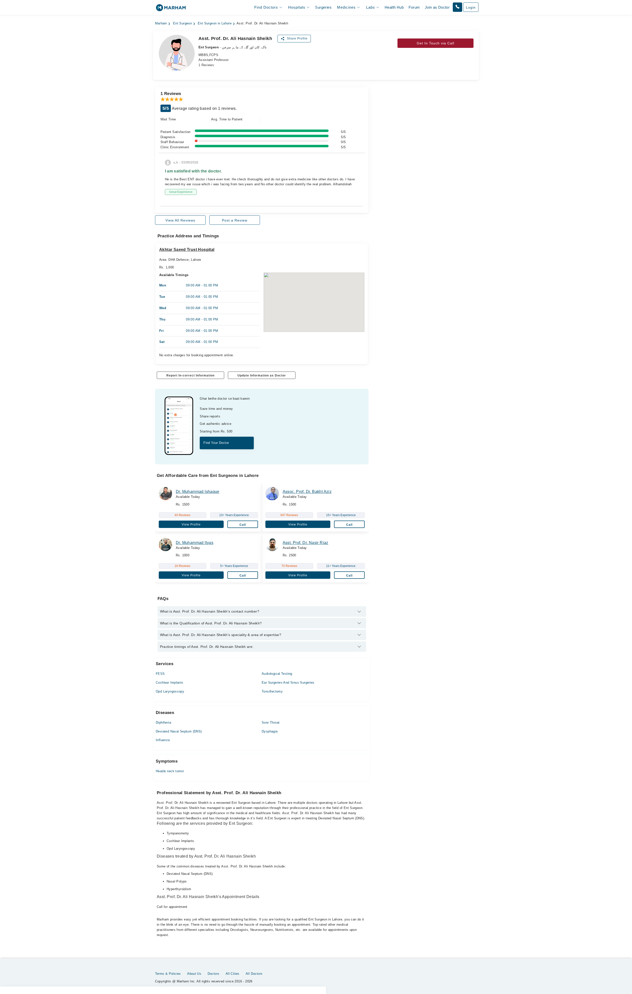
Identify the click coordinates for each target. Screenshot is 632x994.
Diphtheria (163, 722)
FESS (160, 673)
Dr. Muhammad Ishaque (197, 491)
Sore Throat (270, 722)
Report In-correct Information (190, 375)
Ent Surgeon (182, 23)
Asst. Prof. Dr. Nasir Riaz (305, 543)
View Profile (191, 524)
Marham (161, 23)
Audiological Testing (277, 673)
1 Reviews (206, 65)
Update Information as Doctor (261, 375)
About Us (194, 973)
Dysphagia (270, 731)
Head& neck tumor (170, 771)
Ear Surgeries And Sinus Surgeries (288, 682)
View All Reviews (180, 220)
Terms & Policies (168, 973)
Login (471, 7)
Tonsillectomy (272, 691)
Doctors (213, 973)
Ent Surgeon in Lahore (215, 23)
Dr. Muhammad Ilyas (194, 543)
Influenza (163, 740)
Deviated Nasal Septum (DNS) (179, 731)
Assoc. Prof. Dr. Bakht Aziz (307, 491)
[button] (457, 7)
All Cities (232, 973)
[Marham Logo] (171, 9)
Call (242, 524)
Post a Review (234, 220)
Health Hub (394, 7)
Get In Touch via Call (435, 43)
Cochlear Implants (169, 682)
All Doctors (254, 973)
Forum (414, 7)
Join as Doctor (437, 7)
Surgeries (323, 7)
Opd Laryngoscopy (170, 691)
